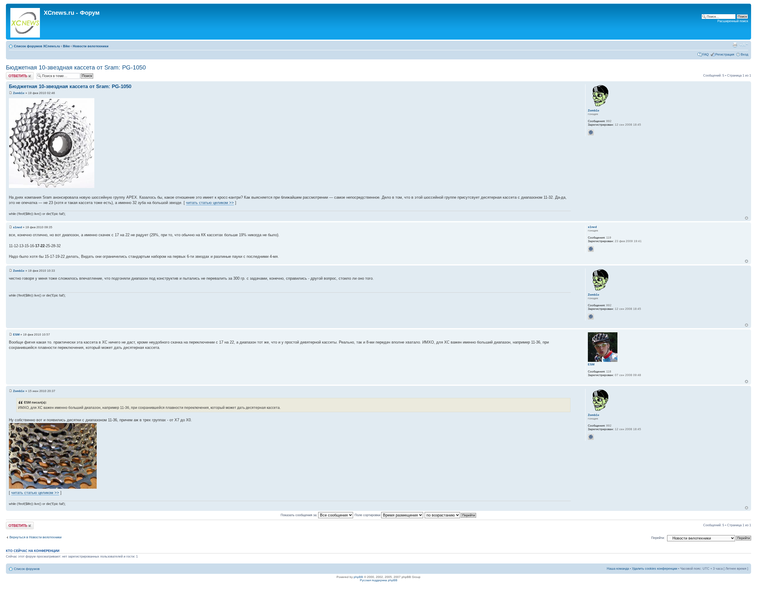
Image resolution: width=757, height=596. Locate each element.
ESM (16, 334)
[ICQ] (591, 132)
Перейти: (658, 538)
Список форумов (27, 569)
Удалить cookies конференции (654, 568)
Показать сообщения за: (299, 515)
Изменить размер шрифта (744, 45)
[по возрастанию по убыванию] (451, 515)
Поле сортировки (368, 515)
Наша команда (618, 568)
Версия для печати (735, 45)
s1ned (17, 227)
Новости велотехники (91, 46)
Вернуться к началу (746, 218)
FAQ (705, 54)
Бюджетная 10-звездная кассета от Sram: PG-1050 (76, 67)
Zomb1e (19, 93)
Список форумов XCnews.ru (37, 46)
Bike (66, 46)
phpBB (358, 577)
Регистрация (724, 54)
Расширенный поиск (732, 21)
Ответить (13, 74)
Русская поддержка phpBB (378, 580)
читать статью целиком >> (210, 202)
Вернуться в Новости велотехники (35, 537)
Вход (744, 54)
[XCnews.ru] (25, 21)
